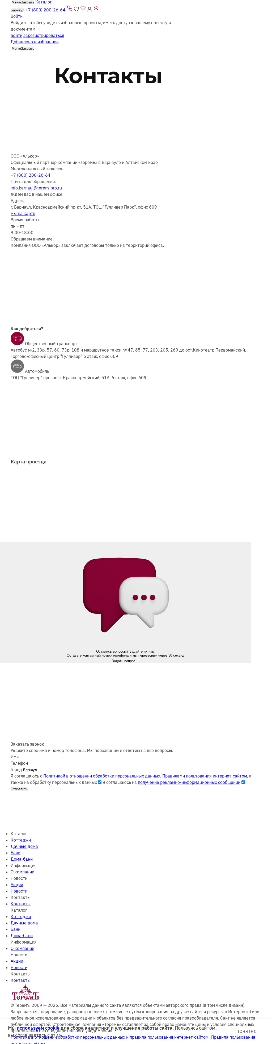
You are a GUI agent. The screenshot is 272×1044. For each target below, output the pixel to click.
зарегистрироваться (43, 35)
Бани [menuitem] (15, 852)
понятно (246, 1031)
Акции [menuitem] (17, 884)
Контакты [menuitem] (21, 903)
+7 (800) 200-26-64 (30, 175)
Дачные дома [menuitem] (24, 846)
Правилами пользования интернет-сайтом (204, 776)
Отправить (19, 789)
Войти (17, 16)
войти (16, 35)
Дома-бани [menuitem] (22, 859)
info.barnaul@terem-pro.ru (36, 188)
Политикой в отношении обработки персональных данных (101, 776)
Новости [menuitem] (19, 891)
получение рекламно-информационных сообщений (189, 782)
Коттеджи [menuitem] (21, 840)
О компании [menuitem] (22, 871)
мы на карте (23, 213)
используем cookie (38, 1028)
